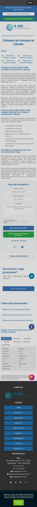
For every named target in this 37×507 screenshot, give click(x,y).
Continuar (18, 502)
